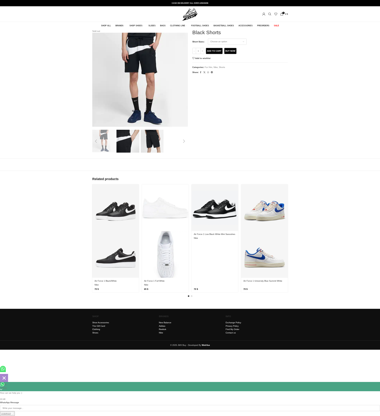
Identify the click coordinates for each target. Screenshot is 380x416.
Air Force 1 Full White (154, 281)
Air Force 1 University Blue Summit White (262, 281)
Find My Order (232, 329)
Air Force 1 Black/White (106, 281)
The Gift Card (98, 326)
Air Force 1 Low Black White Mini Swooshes (214, 234)
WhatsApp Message (9, 402)
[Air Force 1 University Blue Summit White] (264, 207)
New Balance (165, 322)
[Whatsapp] (3, 371)
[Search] (270, 14)
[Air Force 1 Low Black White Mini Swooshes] (215, 207)
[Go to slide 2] (191, 296)
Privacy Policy (232, 326)
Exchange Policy (233, 322)
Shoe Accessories (100, 322)
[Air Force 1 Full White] (165, 207)
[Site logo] (190, 14)
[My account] (264, 14)
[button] (96, 141)
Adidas (162, 326)
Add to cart (214, 51)
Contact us (231, 332)
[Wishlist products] (276, 14)
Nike (97, 285)
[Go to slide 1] (188, 296)
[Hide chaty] (4, 378)
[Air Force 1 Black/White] (115, 207)
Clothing (96, 329)
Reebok (162, 329)
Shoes (95, 332)
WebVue (206, 345)
